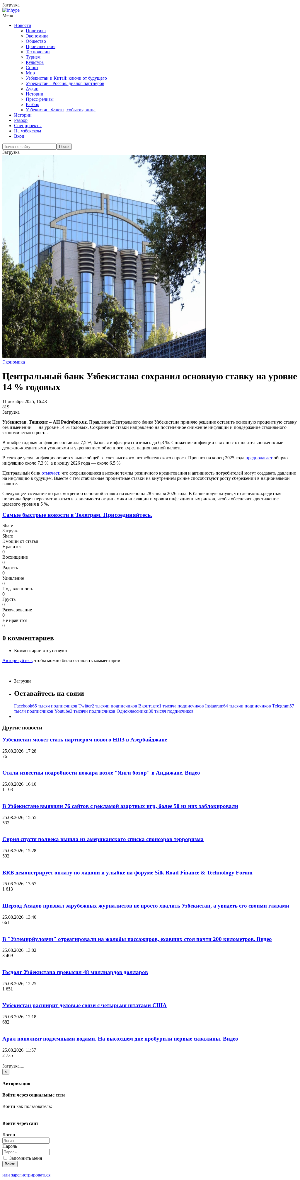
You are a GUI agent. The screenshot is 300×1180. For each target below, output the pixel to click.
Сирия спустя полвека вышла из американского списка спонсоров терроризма (103, 839)
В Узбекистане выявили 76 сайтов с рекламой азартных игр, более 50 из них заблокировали (120, 806)
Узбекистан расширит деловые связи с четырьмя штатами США (84, 1005)
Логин (8, 1134)
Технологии (38, 51)
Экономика (37, 35)
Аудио (32, 88)
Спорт (32, 67)
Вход (19, 136)
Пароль (9, 1146)
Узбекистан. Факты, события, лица (61, 109)
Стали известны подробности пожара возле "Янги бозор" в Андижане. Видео (101, 773)
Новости (22, 25)
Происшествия (40, 46)
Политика (36, 30)
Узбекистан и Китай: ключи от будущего (66, 78)
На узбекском (27, 130)
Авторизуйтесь (17, 660)
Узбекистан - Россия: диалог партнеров (65, 83)
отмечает (50, 472)
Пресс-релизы (40, 99)
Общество (36, 41)
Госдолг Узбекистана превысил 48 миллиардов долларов (75, 972)
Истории (34, 93)
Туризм (33, 56)
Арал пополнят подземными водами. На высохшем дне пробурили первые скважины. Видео (120, 1039)
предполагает (259, 457)
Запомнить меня (25, 1158)
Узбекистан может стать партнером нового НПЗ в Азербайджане (84, 739)
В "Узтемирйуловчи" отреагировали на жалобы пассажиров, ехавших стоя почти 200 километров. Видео (137, 939)
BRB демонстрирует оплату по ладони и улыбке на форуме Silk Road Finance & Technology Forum (127, 872)
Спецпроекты (28, 125)
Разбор (32, 104)
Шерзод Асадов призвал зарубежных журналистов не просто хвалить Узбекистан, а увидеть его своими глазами (145, 906)
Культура (35, 62)
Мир (30, 72)
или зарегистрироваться (26, 1174)
